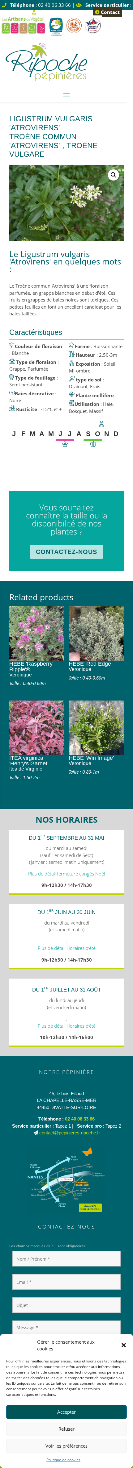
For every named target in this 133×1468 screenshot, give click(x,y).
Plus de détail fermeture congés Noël (66, 874)
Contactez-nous (66, 551)
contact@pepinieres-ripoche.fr (69, 1132)
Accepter (66, 1412)
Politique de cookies (63, 1459)
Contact (110, 12)
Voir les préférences (66, 1446)
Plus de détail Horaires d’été (67, 948)
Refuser (66, 1429)
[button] (124, 1345)
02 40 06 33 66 (80, 1118)
